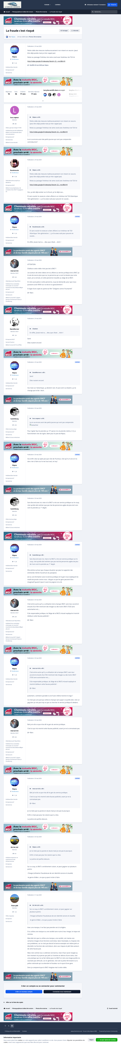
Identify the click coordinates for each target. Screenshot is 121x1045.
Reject (91, 1040)
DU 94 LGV (14, 847)
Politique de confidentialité (12, 1031)
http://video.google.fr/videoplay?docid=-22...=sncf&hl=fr (46, 61)
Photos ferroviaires (35, 37)
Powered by (108, 1031)
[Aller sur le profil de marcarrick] (49, 94)
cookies (20, 1040)
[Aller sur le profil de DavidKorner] (14, 322)
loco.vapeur (14, 118)
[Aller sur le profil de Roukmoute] (14, 163)
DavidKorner (14, 329)
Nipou (14, 57)
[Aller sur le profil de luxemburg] (54, 94)
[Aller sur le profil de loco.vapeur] (59, 94)
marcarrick (14, 271)
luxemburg (14, 419)
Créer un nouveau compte (23, 992)
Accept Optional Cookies (108, 1040)
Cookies (24, 1031)
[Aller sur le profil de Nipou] (7, 37)
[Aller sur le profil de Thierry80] (14, 898)
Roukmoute (14, 170)
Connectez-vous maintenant (62, 992)
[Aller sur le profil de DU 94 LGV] (14, 840)
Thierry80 (14, 906)
